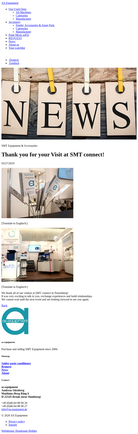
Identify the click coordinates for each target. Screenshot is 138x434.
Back (4, 305)
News (4, 369)
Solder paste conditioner (16, 363)
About (5, 373)
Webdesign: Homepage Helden (19, 430)
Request (6, 366)
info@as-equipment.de (14, 409)
